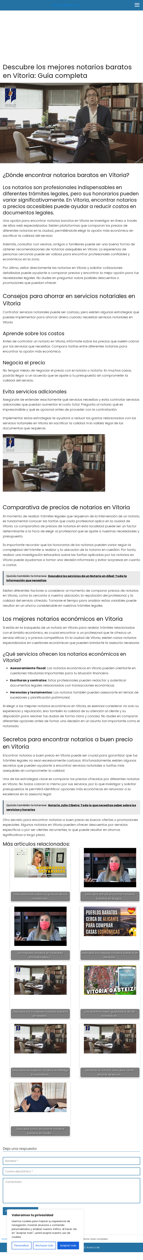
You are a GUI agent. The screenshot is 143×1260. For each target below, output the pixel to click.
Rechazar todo (44, 1245)
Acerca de (93, 1247)
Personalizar (21, 1245)
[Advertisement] (71, 36)
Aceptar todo (68, 1245)
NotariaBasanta (66, 5)
